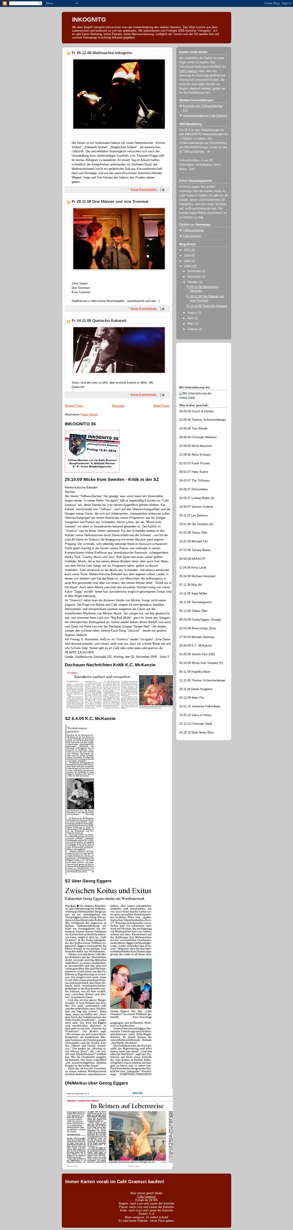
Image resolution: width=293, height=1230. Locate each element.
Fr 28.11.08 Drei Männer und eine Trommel (110, 201)
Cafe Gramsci (192, 236)
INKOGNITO (89, 19)
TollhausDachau (193, 230)
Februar (192, 329)
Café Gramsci (188, 71)
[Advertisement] (199, 364)
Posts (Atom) (89, 414)
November (194, 276)
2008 (187, 266)
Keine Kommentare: (144, 189)
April (190, 318)
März (191, 323)
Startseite (118, 405)
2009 (187, 261)
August (192, 312)
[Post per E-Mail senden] (162, 189)
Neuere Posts (74, 405)
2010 (187, 255)
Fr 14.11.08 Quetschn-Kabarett (99, 320)
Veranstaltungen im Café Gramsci (205, 115)
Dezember (194, 271)
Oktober (193, 282)
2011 (187, 250)
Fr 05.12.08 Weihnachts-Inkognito (102, 53)
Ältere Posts (161, 405)
